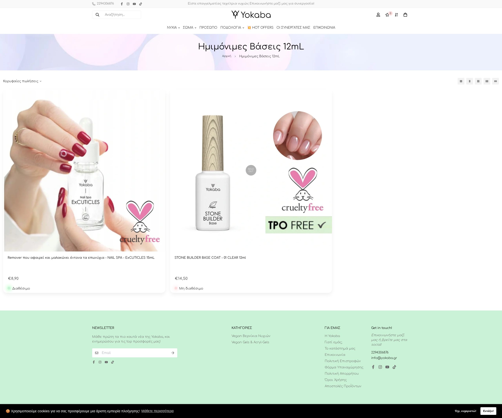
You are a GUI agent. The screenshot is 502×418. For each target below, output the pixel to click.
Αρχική (226, 56)
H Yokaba (332, 336)
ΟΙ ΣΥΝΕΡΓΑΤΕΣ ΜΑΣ (293, 27)
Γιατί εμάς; (333, 342)
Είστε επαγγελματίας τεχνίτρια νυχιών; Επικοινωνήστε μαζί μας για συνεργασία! (251, 3)
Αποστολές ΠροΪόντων (343, 386)
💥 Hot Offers (260, 27)
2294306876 (379, 352)
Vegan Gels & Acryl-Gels (250, 342)
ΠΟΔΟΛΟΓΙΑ (230, 27)
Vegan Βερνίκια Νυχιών (251, 336)
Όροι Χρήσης (336, 380)
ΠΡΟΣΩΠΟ (208, 27)
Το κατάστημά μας (340, 348)
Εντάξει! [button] (488, 411)
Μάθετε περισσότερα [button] (157, 411)
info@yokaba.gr (384, 358)
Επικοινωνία (335, 355)
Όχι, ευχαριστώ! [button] (465, 411)
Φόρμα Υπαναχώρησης (344, 367)
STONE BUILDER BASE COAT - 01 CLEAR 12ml (210, 258)
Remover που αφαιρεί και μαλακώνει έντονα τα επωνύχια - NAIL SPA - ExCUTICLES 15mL (81, 258)
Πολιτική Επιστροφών (343, 361)
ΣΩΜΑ (188, 27)
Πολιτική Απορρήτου (342, 373)
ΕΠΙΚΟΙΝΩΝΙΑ (324, 27)
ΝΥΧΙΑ (172, 27)
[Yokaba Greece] (251, 15)
